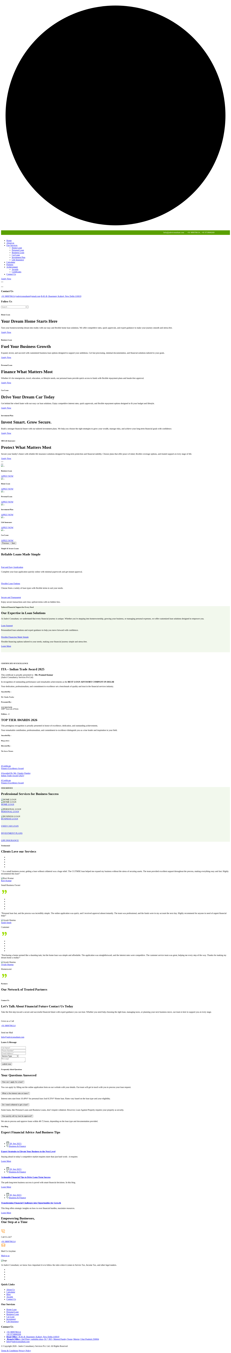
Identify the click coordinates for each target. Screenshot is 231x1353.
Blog (8, 1294)
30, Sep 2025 (15, 1195)
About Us (10, 1289)
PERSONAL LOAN (10, 811)
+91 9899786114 (8, 296)
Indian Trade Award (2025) (12, 775)
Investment (11, 1319)
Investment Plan (18, 257)
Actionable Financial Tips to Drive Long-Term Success (26, 1177)
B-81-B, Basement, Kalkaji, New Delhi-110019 (61, 296)
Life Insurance (18, 260)
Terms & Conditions (9, 1351)
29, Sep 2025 (15, 1169)
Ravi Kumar (6, 881)
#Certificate (6, 766)
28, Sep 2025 (15, 1143)
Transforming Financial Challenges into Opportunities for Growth (31, 1203)
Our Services (11, 245)
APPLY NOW (7, 476)
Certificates (16, 272)
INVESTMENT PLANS (11, 833)
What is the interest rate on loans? (15, 1093)
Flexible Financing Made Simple (15, 637)
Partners (9, 264)
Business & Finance (17, 1146)
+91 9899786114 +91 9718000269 (13, 1333)
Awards (15, 269)
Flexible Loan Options (10, 583)
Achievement (12, 267)
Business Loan (18, 252)
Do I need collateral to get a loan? (15, 1105)
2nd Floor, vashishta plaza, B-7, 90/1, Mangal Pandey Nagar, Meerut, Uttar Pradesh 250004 (52, 1339)
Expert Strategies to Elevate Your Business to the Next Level (28, 1151)
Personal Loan (18, 250)
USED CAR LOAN (10, 826)
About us (10, 243)
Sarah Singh (6, 922)
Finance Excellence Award (12, 768)
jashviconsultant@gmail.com (28, 296)
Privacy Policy (25, 1351)
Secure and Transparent (11, 597)
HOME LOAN (7, 804)
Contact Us (11, 274)
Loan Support (7, 625)
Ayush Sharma (7, 964)
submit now (6, 1064)
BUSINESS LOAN (9, 819)
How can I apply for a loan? (12, 1082)
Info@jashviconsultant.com (12, 1037)
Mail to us (5, 1256)
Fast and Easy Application (12, 567)
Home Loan (17, 248)
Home (9, 240)
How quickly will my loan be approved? (17, 1116)
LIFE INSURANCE (10, 840)
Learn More (6, 646)
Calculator (10, 262)
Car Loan (16, 255)
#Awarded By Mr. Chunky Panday (16, 773)
